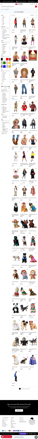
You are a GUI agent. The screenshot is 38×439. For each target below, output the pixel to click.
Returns (3, 421)
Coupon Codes (4, 423)
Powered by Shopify (11, 433)
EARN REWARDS (25, 1)
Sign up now (18, 410)
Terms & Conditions (20, 436)
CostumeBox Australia (6, 433)
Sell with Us (12, 426)
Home (3, 9)
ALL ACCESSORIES (6, 9)
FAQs (11, 422)
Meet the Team (13, 421)
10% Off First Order (13, 423)
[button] (1, 4)
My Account (3, 422)
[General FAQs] (33, 4)
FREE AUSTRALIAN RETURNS (14, 1)
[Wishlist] (34, 4)
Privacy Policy (4, 426)
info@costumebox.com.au (22, 421)
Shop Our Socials (13, 427)
